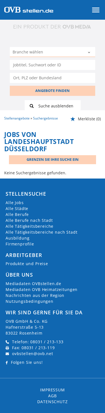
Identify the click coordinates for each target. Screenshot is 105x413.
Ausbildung (17, 238)
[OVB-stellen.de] (28, 9)
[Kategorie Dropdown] (89, 52)
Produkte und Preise (27, 263)
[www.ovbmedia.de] (53, 26)
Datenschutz (52, 401)
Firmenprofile (20, 244)
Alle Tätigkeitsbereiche (29, 226)
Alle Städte (17, 208)
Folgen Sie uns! (27, 362)
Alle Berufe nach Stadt (29, 220)
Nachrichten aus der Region (35, 295)
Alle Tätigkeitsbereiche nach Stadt (42, 232)
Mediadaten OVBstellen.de (33, 283)
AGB (52, 395)
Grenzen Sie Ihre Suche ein (53, 159)
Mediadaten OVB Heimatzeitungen (42, 289)
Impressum (52, 389)
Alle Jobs (15, 202)
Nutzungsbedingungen (29, 301)
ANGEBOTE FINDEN (52, 90)
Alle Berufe (17, 214)
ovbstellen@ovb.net (32, 353)
